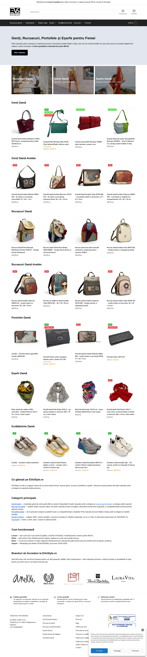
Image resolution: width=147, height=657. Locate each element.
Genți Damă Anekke (24, 158)
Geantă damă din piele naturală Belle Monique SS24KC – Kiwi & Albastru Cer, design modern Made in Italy (121, 141)
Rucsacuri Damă (23, 78)
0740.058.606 (23, 616)
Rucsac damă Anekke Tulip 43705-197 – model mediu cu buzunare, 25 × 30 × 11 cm (121, 303)
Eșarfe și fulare (18, 517)
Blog (77, 623)
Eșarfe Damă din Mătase (51, 634)
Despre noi (79, 616)
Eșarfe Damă (104, 78)
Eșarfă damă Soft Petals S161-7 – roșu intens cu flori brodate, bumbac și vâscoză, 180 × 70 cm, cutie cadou (120, 411)
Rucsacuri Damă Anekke (27, 264)
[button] (143, 630)
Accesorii (15, 520)
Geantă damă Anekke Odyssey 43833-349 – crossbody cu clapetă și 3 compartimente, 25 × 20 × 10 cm (121, 196)
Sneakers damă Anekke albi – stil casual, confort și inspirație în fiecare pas (121, 465)
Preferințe (135, 651)
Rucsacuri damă (18, 507)
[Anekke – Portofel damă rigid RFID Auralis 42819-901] (26, 336)
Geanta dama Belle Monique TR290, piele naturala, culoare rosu (88, 143)
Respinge (117, 651)
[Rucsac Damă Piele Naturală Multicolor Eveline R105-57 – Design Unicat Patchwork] (26, 230)
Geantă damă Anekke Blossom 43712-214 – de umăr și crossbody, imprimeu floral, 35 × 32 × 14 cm (57, 196)
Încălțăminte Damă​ (23, 426)
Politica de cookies (82, 641)
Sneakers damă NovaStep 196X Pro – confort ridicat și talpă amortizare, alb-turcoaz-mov (89, 465)
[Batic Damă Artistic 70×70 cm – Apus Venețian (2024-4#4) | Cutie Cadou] (89, 392)
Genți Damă (61, 78)
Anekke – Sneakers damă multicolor (25, 463)
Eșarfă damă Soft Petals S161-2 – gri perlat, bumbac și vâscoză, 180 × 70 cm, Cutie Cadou (57, 411)
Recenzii (79, 619)
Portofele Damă (21, 317)
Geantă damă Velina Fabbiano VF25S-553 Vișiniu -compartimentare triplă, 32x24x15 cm (26, 141)
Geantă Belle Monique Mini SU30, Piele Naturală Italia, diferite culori (56, 143)
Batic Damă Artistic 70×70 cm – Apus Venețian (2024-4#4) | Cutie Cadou (89, 410)
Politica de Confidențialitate (85, 638)
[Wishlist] (36, 110)
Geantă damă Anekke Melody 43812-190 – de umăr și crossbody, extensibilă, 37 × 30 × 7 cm (25, 196)
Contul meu (123, 14)
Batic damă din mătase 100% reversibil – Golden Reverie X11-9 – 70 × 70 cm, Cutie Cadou (25, 411)
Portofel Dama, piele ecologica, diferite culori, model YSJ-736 (55, 358)
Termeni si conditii (82, 634)
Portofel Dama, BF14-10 (116, 357)
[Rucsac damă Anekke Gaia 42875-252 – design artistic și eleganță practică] (121, 230)
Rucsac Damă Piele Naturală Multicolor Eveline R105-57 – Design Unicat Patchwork (25, 250)
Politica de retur (81, 627)
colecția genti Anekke (104, 504)
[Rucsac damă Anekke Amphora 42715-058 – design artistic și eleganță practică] (89, 283)
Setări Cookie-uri (82, 644)
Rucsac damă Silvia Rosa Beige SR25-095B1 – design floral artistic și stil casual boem (57, 250)
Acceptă (99, 651)
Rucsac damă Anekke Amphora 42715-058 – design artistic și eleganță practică (87, 303)
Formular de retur (82, 630)
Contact (78, 647)
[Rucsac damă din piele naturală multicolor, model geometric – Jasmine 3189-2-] (89, 230)
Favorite (134, 14)
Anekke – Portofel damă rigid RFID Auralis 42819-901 (25, 355)
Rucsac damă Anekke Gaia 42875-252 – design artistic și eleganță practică (121, 249)
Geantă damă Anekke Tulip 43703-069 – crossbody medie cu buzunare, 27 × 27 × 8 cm (89, 196)
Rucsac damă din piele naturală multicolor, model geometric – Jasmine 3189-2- (87, 250)
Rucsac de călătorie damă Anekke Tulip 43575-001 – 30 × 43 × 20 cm (56, 302)
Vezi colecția (19, 53)
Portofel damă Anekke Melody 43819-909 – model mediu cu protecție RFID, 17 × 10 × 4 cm (89, 356)
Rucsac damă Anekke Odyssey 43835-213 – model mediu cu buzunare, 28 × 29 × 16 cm (23, 303)
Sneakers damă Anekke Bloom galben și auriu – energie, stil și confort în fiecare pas (55, 465)
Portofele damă (18, 512)
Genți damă (16, 504)
